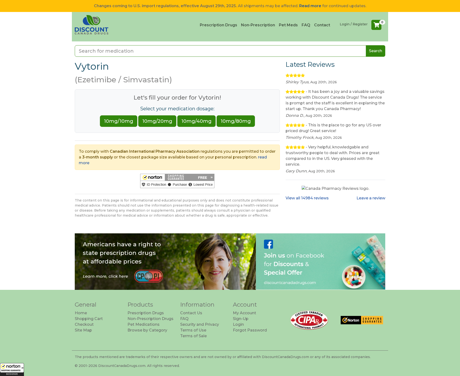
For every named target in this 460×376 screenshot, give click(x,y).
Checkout (84, 324)
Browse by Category (147, 330)
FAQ (306, 25)
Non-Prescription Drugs (150, 318)
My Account (244, 313)
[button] (12, 369)
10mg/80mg (236, 121)
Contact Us (191, 313)
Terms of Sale (193, 336)
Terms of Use (193, 330)
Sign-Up (240, 318)
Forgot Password (250, 330)
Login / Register (354, 24)
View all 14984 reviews (307, 198)
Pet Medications (143, 324)
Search (375, 51)
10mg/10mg (118, 121)
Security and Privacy (199, 324)
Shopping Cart (89, 318)
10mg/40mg (196, 121)
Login (238, 324)
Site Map (83, 330)
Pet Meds (288, 25)
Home (81, 313)
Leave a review (370, 198)
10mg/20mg (157, 121)
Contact (322, 25)
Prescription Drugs (218, 25)
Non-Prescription (258, 25)
